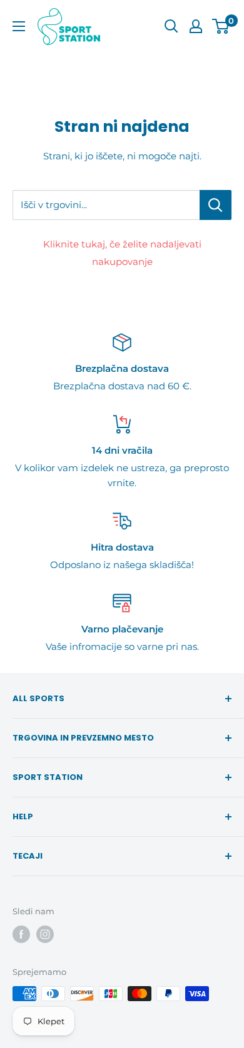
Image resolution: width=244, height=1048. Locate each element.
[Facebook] (21, 934)
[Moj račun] (196, 26)
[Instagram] (45, 934)
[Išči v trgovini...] (215, 205)
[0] (221, 26)
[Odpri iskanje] (171, 26)
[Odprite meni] (19, 26)
